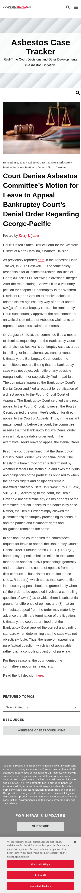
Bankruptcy (64, 162)
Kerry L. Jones (29, 235)
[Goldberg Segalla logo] (17, 8)
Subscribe (40, 826)
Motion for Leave (13, 167)
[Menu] (74, 7)
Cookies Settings (40, 864)
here (41, 260)
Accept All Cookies (40, 885)
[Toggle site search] (68, 7)
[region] (40, 864)
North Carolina (57, 167)
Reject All (40, 875)
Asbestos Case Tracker (42, 162)
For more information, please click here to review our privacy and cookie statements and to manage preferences (37, 853)
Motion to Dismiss (36, 167)
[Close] (75, 842)
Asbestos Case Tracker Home (41, 730)
